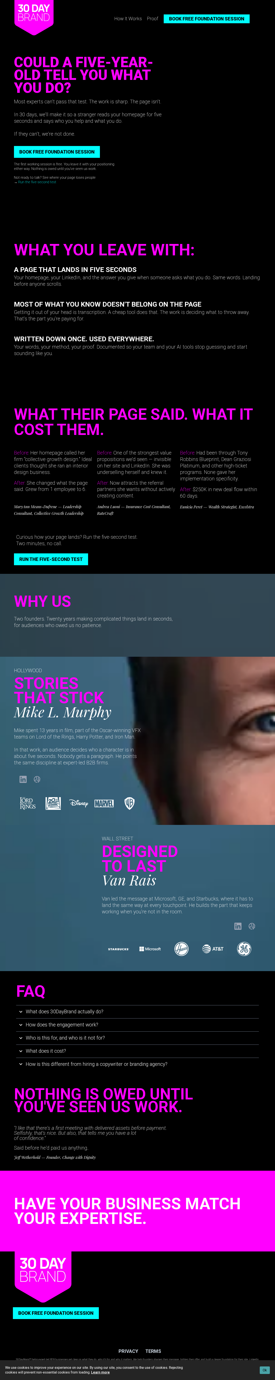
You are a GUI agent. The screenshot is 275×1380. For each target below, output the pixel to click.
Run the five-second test (37, 182)
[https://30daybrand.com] (34, 18)
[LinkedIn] (23, 779)
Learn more (100, 1372)
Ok (265, 1370)
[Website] (37, 779)
